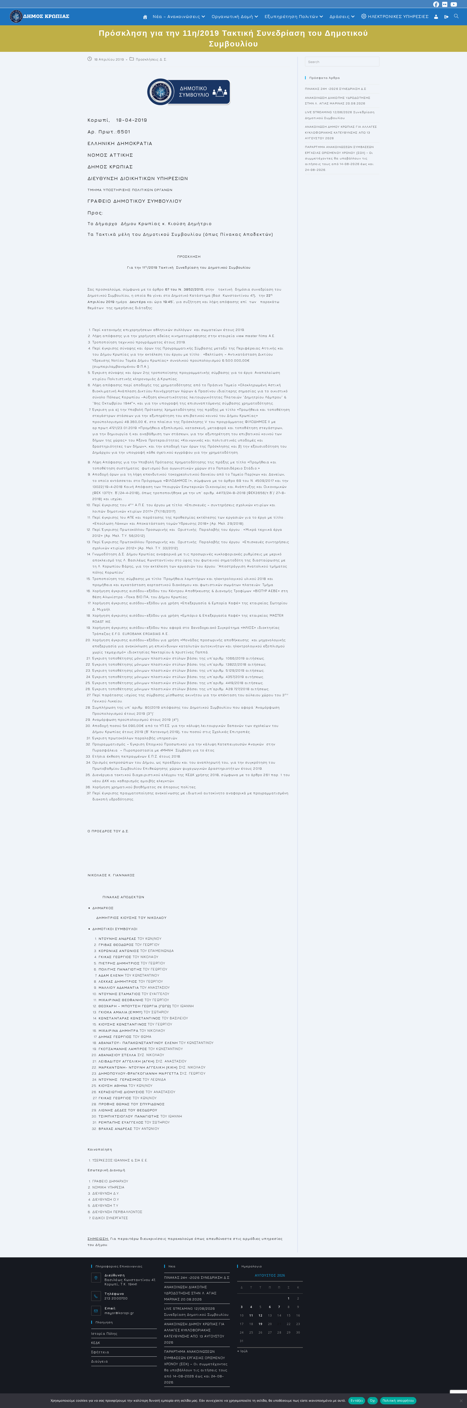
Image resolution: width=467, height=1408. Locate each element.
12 (260, 1315)
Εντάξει (357, 1400)
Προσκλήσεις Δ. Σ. (151, 59)
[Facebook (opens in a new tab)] (436, 4)
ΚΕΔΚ (95, 1343)
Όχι (372, 1400)
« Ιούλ (242, 1351)
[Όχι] (460, 1400)
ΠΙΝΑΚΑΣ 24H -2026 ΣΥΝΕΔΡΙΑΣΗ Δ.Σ (335, 89)
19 (260, 1324)
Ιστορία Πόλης (104, 1333)
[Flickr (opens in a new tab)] (445, 4)
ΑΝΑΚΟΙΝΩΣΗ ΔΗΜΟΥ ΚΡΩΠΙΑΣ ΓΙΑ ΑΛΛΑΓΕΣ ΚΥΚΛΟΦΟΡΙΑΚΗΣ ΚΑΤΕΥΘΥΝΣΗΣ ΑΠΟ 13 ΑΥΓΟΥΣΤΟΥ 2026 (341, 132)
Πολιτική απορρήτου (398, 1400)
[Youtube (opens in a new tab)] (453, 4)
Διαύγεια (99, 1361)
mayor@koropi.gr (119, 1313)
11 (251, 1315)
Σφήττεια (100, 1352)
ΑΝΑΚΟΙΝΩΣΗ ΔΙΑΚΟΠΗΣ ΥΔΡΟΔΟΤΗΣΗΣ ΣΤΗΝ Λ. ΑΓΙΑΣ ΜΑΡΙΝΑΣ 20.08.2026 (190, 1293)
